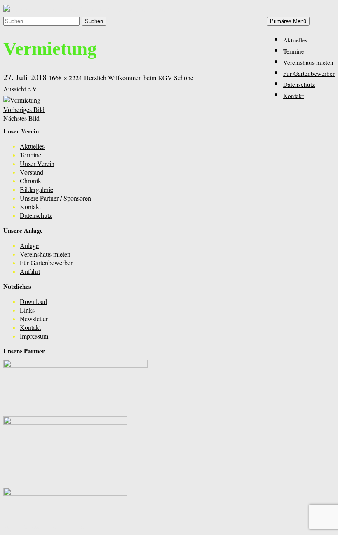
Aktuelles (295, 40)
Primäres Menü (288, 21)
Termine (293, 51)
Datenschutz (299, 84)
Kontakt (293, 95)
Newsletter (34, 318)
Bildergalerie (36, 189)
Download (33, 301)
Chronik (30, 180)
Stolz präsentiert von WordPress (44, 526)
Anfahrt (30, 271)
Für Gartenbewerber (309, 73)
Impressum (34, 336)
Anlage (29, 245)
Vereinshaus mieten (308, 62)
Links (27, 310)
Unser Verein (37, 163)
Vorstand (31, 172)
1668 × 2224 (65, 77)
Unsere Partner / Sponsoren (55, 198)
